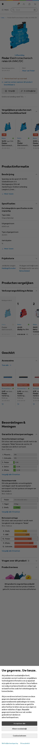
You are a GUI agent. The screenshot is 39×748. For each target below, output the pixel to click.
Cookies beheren (19, 736)
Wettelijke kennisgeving (10, 743)
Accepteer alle (19, 723)
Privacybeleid (25, 743)
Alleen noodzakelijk (19, 729)
